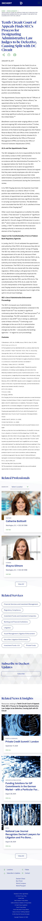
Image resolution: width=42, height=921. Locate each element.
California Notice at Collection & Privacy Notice (21, 902)
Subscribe (21, 674)
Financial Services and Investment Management (21, 604)
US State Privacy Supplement (21, 905)
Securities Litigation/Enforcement (16, 639)
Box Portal (19, 881)
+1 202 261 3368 (22, 525)
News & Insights (12, 11)
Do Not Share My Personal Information (21, 914)
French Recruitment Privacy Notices (21, 909)
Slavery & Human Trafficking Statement (21, 911)
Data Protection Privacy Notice (21, 900)
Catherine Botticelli (16, 521)
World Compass (21, 883)
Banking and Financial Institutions (16, 622)
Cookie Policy (21, 898)
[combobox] (19, 486)
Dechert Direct (20, 878)
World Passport (21, 886)
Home (3, 11)
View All (21, 584)
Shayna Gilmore (14, 565)
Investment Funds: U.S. (12, 645)
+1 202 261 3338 (22, 570)
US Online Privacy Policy (21, 896)
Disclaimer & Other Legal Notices (21, 893)
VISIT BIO (8, 529)
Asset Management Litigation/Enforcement (19, 634)
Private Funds (31, 645)
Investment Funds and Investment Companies (20, 616)
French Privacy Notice (21, 907)
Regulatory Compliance (12, 610)
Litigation (7, 628)
